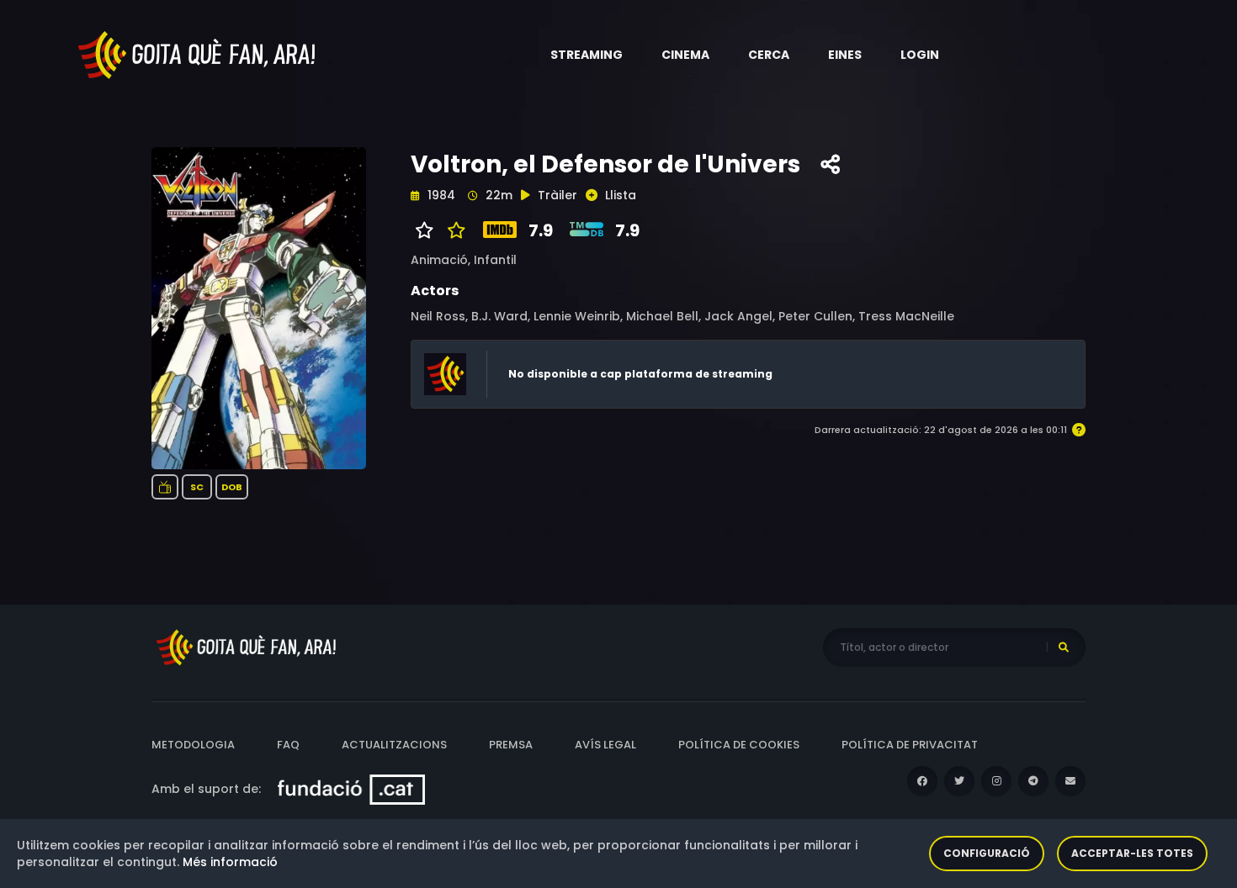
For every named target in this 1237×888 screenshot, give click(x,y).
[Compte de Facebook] (922, 781)
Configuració (986, 853)
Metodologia (193, 745)
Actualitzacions (394, 745)
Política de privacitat (909, 745)
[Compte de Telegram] (1033, 781)
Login (919, 54)
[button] (586, 54)
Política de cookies (738, 745)
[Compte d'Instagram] (996, 781)
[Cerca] (1064, 647)
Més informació (230, 862)
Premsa (511, 745)
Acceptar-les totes (1132, 853)
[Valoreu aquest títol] (452, 230)
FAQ (288, 745)
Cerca (768, 54)
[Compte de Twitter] (959, 781)
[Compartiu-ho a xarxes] (830, 165)
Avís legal (605, 745)
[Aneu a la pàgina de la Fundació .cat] (351, 788)
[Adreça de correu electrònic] (1070, 781)
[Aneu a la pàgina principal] (198, 53)
